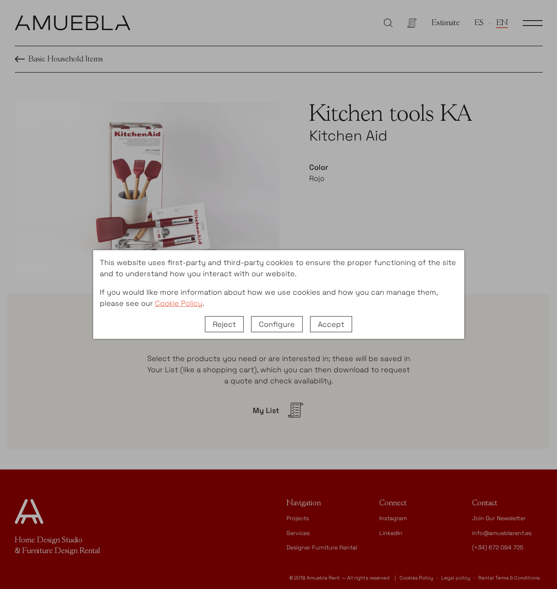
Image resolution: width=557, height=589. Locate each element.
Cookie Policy (178, 303)
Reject (224, 324)
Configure (277, 324)
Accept (331, 324)
